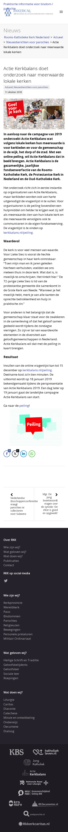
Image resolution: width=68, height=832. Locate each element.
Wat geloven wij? (14, 552)
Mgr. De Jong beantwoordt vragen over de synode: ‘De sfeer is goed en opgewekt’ (49, 503)
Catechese (10, 713)
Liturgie (8, 700)
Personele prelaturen (17, 634)
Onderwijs (10, 722)
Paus (6, 612)
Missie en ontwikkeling (19, 718)
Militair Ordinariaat (17, 638)
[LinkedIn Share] (23, 453)
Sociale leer (11, 674)
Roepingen (10, 678)
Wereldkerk (11, 607)
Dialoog (8, 731)
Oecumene (10, 726)
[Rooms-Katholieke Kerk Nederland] (28, 11)
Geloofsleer (11, 669)
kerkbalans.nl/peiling (18, 232)
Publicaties (11, 561)
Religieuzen (11, 625)
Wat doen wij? (13, 556)
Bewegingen (11, 630)
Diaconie (9, 709)
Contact (8, 565)
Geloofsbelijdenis (15, 665)
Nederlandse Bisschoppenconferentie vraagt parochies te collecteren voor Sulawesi (24, 505)
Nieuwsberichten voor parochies (31, 87)
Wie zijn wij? (11, 547)
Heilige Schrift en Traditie (21, 660)
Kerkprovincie (12, 603)
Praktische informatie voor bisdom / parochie (28, 6)
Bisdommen (11, 616)
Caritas (8, 704)
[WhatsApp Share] (32, 453)
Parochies (10, 621)
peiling (24, 406)
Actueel (9, 87)
